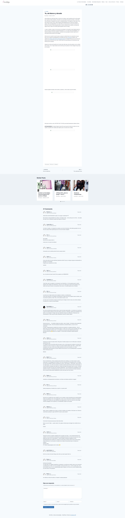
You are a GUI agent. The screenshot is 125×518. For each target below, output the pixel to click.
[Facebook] (86, 5)
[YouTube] (92, 5)
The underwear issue (78, 170)
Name (45, 501)
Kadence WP (73, 515)
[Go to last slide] (38, 190)
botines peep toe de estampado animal (57, 38)
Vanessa (47, 15)
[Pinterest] (90, 5)
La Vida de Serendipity (81, 1)
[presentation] (45, 185)
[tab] (60, 201)
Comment (46, 488)
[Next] (86, 190)
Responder (79, 224)
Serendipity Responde (96, 1)
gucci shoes (49, 450)
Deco (107, 1)
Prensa (117, 1)
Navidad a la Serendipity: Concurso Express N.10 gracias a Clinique (44, 194)
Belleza (103, 1)
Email (58, 501)
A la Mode (89, 1)
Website (71, 501)
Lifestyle (121, 1)
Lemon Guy (49, 224)
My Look (51, 164)
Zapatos (56, 164)
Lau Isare (69, 37)
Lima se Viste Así (111, 1)
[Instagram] (88, 5)
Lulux (48, 256)
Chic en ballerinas (46, 170)
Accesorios (47, 164)
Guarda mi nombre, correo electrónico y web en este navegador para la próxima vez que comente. (61, 504)
